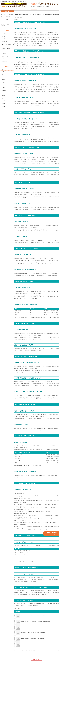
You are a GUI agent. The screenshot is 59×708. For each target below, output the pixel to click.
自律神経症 (4, 103)
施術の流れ (4, 38)
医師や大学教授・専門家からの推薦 (8, 45)
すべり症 (3, 92)
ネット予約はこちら (51, 534)
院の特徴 (3, 36)
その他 (3, 108)
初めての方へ (33, 6)
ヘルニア (3, 87)
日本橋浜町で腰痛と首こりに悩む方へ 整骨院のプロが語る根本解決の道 (27, 650)
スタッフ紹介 (4, 50)
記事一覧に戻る (36, 659)
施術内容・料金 (39, 6)
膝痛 (2, 98)
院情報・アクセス (34, 8)
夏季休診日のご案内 (5, 24)
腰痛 (19, 608)
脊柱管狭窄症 (4, 90)
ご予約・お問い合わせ (47, 6)
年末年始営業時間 (4, 19)
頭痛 (2, 74)
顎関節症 (3, 79)
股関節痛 (3, 95)
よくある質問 (4, 53)
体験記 (16, 19)
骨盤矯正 (3, 106)
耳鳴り (3, 77)
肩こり (3, 71)
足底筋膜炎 (4, 100)
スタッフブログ (4, 61)
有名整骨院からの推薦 (6, 48)
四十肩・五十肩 (4, 82)
